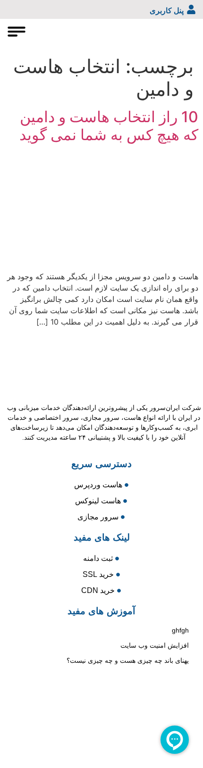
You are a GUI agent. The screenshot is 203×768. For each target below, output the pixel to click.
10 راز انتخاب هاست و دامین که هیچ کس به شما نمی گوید (108, 126)
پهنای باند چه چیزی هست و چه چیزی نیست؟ (128, 660)
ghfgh (180, 630)
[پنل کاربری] (191, 9)
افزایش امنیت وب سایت (154, 645)
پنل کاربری (167, 11)
